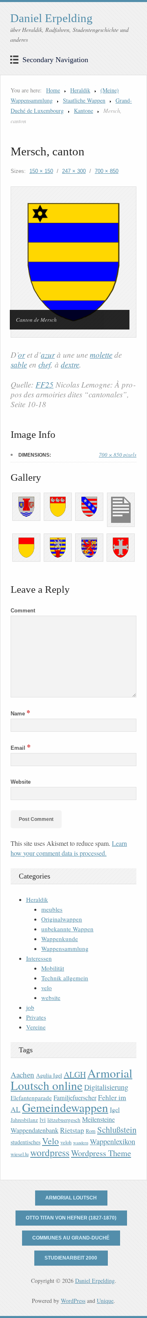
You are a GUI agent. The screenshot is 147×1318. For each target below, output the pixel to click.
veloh (65, 1142)
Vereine (36, 1027)
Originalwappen (61, 919)
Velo (50, 1141)
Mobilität (52, 968)
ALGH (75, 1074)
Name (20, 714)
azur (48, 355)
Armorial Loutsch (71, 1198)
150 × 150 (41, 171)
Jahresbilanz (24, 1119)
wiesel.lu (20, 1154)
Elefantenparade (31, 1098)
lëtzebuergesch (63, 1119)
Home (53, 90)
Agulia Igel (49, 1075)
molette (101, 355)
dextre (70, 364)
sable (19, 364)
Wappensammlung (65, 948)
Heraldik (80, 90)
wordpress (49, 1152)
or (21, 355)
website (50, 997)
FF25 (44, 384)
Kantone (83, 110)
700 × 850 (106, 171)
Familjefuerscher (74, 1097)
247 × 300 (74, 171)
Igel (115, 1109)
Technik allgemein (64, 978)
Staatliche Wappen (84, 100)
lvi (43, 1119)
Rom (91, 1130)
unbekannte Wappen (67, 929)
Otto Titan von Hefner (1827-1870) (71, 1218)
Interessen (39, 958)
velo (46, 988)
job (30, 1007)
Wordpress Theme (101, 1153)
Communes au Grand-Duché (70, 1238)
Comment (23, 610)
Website (21, 782)
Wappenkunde (59, 939)
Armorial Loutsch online (71, 1079)
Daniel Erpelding (51, 18)
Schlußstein (116, 1129)
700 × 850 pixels (117, 454)
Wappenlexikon (112, 1141)
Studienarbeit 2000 (71, 1258)
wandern (80, 1142)
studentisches (25, 1142)
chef (44, 364)
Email (21, 748)
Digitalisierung (106, 1087)
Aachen (22, 1074)
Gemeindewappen (65, 1107)
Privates (36, 1017)
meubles (51, 909)
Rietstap (72, 1130)
